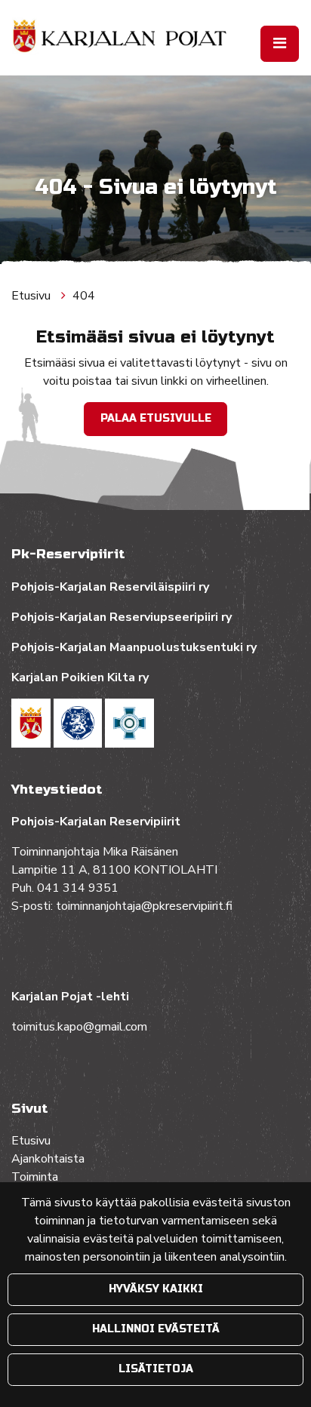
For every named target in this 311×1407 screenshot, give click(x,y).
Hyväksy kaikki (156, 1289)
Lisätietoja (156, 1368)
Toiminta (36, 1177)
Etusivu (32, 295)
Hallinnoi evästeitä (156, 1329)
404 (83, 295)
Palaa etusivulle (155, 418)
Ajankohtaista (48, 1158)
